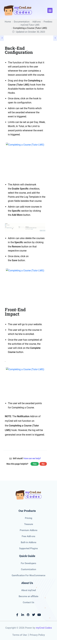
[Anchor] (43, 312)
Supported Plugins (28, 548)
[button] (49, 10)
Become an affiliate (28, 596)
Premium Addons (28, 530)
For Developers (28, 563)
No (43, 464)
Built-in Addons (28, 542)
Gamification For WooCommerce (28, 575)
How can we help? (32, 458)
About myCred (28, 590)
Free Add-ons (28, 536)
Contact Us (28, 602)
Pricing (28, 518)
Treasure (28, 524)
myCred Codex (44, 627)
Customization (28, 569)
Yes (34, 464)
